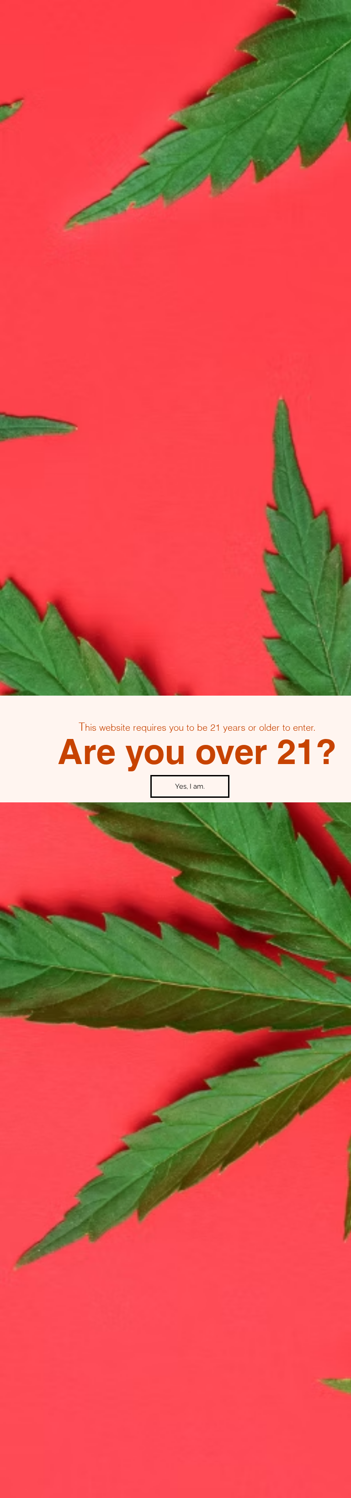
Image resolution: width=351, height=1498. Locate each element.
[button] (189, 786)
